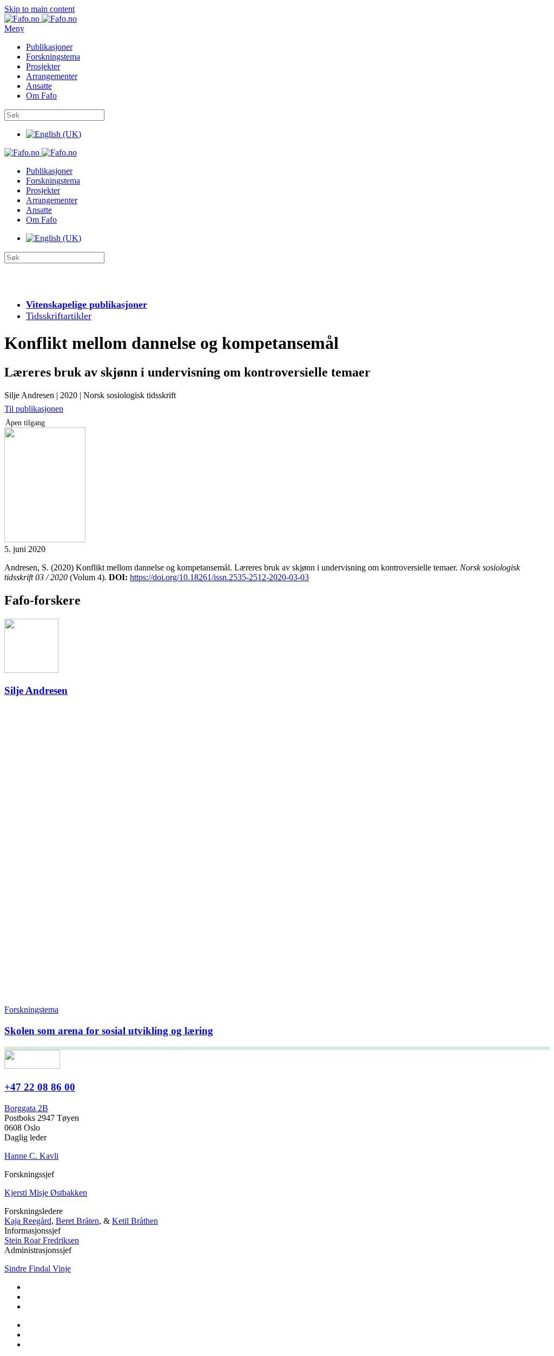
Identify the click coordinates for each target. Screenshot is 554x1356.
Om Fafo (41, 95)
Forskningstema (53, 56)
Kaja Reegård (27, 1220)
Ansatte (39, 85)
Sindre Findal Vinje (37, 1268)
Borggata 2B (26, 1108)
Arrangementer (51, 76)
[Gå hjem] (40, 18)
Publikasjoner (49, 46)
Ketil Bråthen (135, 1220)
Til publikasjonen (33, 408)
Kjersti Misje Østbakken (45, 1192)
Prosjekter (43, 66)
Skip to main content (39, 9)
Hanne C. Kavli (31, 1155)
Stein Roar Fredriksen (41, 1240)
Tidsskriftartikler (58, 315)
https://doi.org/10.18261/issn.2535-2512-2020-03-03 (219, 577)
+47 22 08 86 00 (39, 1087)
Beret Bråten (77, 1220)
